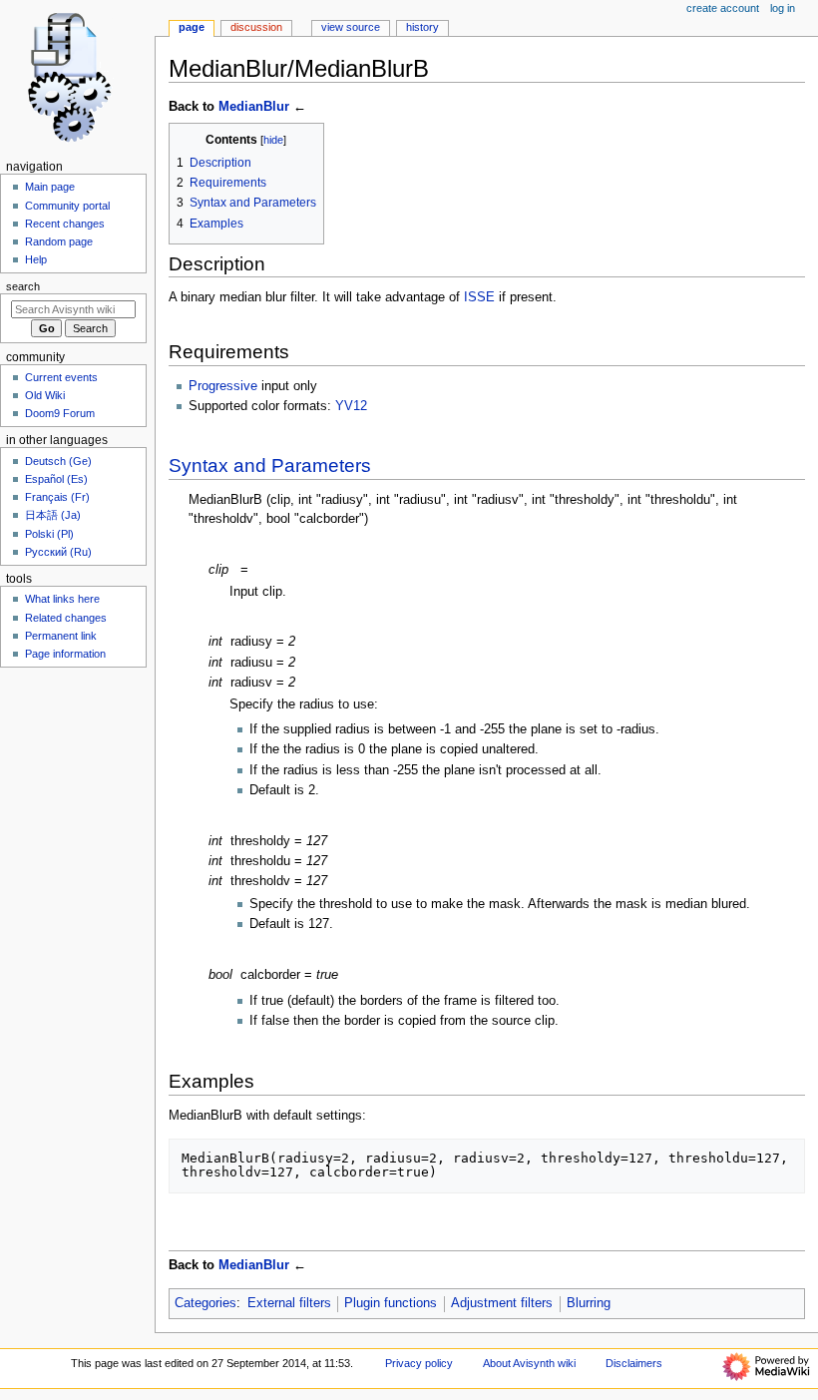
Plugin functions (390, 1303)
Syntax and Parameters (270, 465)
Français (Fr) (57, 497)
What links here (62, 599)
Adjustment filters (502, 1303)
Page (191, 27)
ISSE (479, 297)
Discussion (256, 27)
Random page (59, 241)
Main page (50, 187)
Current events (61, 377)
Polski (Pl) (49, 534)
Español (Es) (56, 479)
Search (23, 286)
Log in (782, 8)
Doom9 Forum (60, 413)
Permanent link (61, 636)
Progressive (223, 386)
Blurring (589, 1303)
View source (350, 27)
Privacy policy (419, 1363)
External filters (289, 1303)
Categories (205, 1303)
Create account (722, 8)
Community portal (67, 206)
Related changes (66, 618)
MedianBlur (253, 107)
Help (36, 259)
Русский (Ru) (58, 552)
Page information (65, 654)
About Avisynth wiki (529, 1363)
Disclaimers (634, 1363)
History (422, 27)
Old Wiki (45, 395)
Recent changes (65, 224)
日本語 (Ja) (53, 515)
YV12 (351, 406)
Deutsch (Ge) (58, 461)
